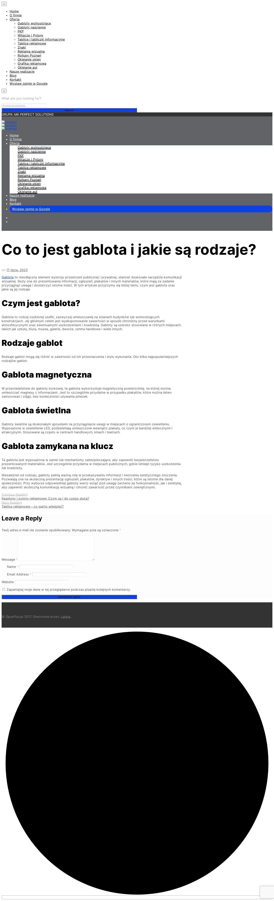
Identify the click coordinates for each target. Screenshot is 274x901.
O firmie (16, 15)
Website (8, 582)
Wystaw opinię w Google (29, 83)
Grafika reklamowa (32, 63)
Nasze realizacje (22, 71)
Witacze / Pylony (30, 35)
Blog (13, 75)
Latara (65, 617)
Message (10, 559)
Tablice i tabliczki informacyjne (41, 39)
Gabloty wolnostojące (34, 23)
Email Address (19, 574)
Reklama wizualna (31, 51)
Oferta (14, 19)
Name (12, 567)
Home (14, 11)
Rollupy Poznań (29, 55)
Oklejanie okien (29, 59)
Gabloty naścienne (32, 27)
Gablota (8, 277)
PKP (21, 31)
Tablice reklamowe (32, 43)
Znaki (22, 47)
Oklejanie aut (27, 67)
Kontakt (15, 79)
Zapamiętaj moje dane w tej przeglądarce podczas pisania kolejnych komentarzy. (69, 589)
